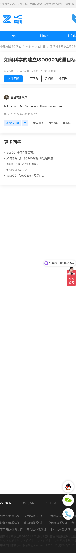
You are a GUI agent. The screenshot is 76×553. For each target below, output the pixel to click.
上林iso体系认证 (60, 529)
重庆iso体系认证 (34, 522)
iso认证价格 (24, 540)
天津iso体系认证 (34, 515)
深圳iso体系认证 (10, 522)
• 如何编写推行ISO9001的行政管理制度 (28, 158)
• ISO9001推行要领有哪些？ (22, 164)
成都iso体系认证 (57, 522)
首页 (14, 35)
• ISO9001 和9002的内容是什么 (24, 175)
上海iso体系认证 (57, 515)
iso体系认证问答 (35, 46)
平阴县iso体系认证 (11, 529)
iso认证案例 (7, 540)
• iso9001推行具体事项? (19, 152)
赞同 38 (14, 122)
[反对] (25, 123)
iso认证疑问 (58, 540)
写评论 (40, 122)
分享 (55, 122)
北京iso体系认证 (10, 515)
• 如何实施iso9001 (15, 169)
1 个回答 (62, 78)
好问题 (49, 78)
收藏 (68, 122)
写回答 (34, 78)
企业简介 (42, 35)
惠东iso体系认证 (36, 529)
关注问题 (13, 78)
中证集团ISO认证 (10, 46)
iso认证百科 (41, 540)
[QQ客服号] (68, 487)
